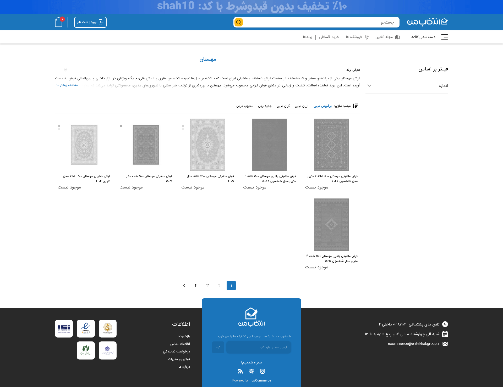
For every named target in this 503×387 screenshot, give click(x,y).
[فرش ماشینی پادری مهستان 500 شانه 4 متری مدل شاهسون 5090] (331, 224)
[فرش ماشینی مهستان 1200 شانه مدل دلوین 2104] (84, 145)
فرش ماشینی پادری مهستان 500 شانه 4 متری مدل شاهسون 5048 (270, 179)
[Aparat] (251, 371)
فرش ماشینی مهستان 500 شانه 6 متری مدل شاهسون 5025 (333, 179)
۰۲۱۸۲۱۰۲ (399, 324)
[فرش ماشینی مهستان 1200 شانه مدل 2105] (208, 145)
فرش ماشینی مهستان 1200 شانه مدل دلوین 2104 (86, 179)
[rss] (240, 371)
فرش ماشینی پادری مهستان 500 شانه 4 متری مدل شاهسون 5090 (332, 258)
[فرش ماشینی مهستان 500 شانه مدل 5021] (146, 145)
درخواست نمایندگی (176, 351)
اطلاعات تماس (180, 344)
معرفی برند (353, 69)
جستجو (238, 22)
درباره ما (184, 366)
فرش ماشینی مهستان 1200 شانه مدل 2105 (210, 179)
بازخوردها (183, 336)
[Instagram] (262, 371)
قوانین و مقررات (179, 359)
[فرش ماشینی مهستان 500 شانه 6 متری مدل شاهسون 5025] (331, 145)
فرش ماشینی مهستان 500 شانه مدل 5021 (148, 179)
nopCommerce (260, 380)
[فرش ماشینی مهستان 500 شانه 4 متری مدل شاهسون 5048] (269, 145)
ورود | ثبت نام (87, 22)
